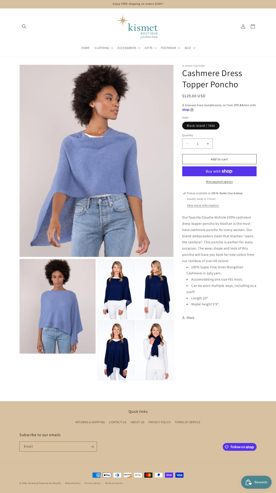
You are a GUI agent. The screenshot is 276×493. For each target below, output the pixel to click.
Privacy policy (93, 482)
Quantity (187, 135)
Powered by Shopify (50, 483)
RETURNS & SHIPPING (90, 422)
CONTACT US (117, 422)
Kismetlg (33, 483)
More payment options (219, 181)
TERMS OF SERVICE (188, 422)
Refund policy (72, 482)
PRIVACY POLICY (159, 422)
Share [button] (190, 318)
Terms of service (114, 482)
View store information (203, 205)
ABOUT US (137, 422)
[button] (24, 26)
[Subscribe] (92, 447)
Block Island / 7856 (201, 126)
